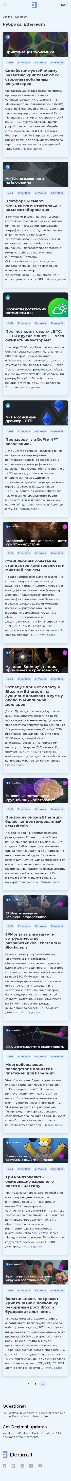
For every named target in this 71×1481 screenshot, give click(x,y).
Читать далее (32, 148)
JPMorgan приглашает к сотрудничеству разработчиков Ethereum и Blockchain (33, 941)
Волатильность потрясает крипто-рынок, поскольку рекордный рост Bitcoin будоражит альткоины (32, 1305)
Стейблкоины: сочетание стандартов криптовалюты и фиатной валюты (34, 565)
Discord (43, 1413)
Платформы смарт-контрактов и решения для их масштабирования (33, 205)
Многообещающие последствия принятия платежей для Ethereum (30, 1069)
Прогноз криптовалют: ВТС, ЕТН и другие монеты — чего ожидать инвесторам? (34, 335)
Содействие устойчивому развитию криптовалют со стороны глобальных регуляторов (32, 77)
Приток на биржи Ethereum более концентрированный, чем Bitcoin (34, 821)
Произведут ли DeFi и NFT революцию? (31, 441)
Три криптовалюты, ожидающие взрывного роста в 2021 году (29, 1181)
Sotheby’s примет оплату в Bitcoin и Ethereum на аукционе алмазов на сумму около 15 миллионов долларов (34, 696)
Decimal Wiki (21, 1416)
